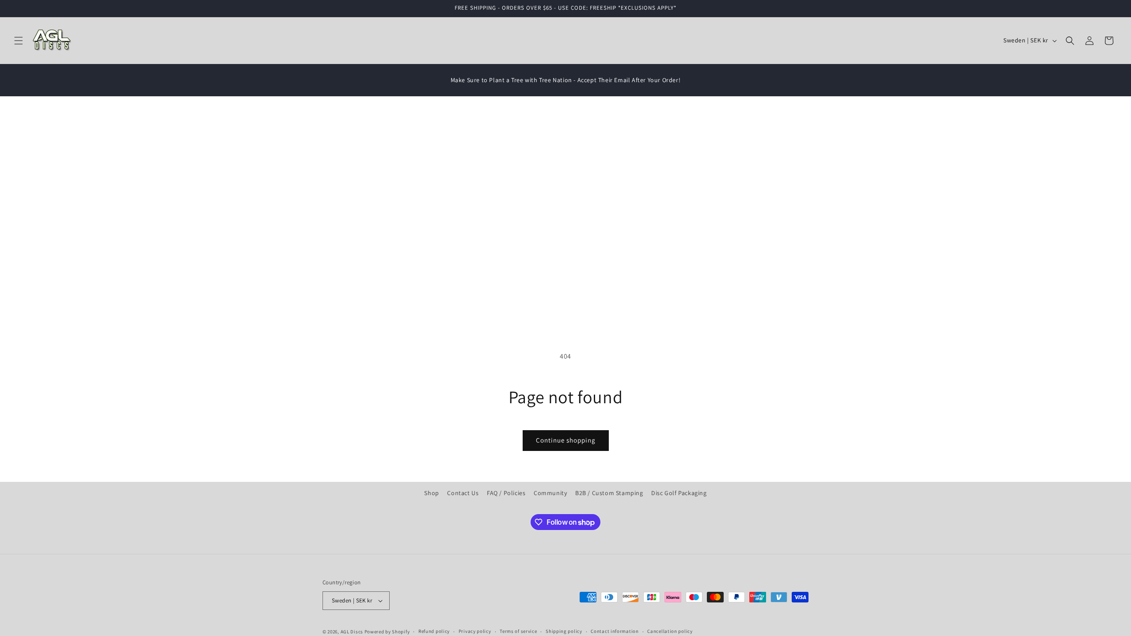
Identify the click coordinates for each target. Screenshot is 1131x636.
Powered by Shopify (387, 631)
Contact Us (462, 493)
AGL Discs (352, 631)
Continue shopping (566, 440)
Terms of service (518, 631)
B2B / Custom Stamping (609, 493)
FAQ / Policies (506, 493)
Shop (431, 493)
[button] (18, 40)
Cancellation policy (669, 631)
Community (550, 493)
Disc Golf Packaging (678, 493)
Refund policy (434, 631)
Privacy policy (475, 631)
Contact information (614, 631)
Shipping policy (564, 631)
